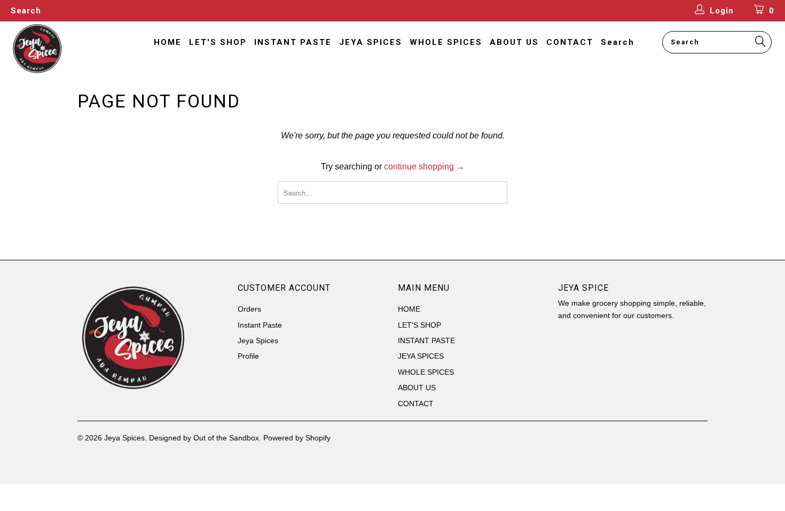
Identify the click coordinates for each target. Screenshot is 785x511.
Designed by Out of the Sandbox (204, 437)
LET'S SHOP (218, 42)
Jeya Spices (258, 340)
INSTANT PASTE (293, 42)
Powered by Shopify (297, 437)
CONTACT (569, 42)
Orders (249, 309)
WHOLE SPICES (446, 42)
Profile (248, 356)
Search (26, 11)
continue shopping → (424, 166)
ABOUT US (514, 42)
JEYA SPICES (370, 42)
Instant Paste (260, 325)
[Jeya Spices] (68, 48)
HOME (168, 42)
